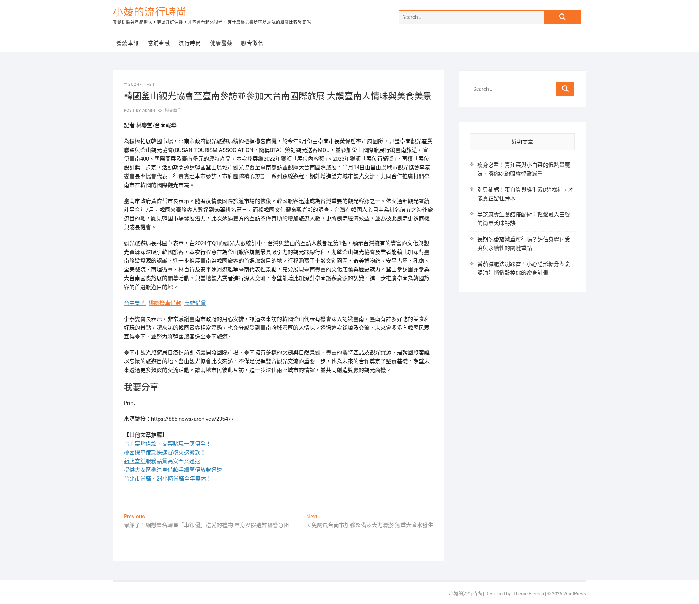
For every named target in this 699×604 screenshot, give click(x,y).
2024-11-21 (141, 84)
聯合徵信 (252, 43)
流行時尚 (190, 43)
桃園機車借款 (165, 303)
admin (148, 110)
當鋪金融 (159, 43)
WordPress (574, 593)
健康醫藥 (221, 43)
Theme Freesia (528, 593)
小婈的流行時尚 (150, 12)
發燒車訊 (127, 43)
